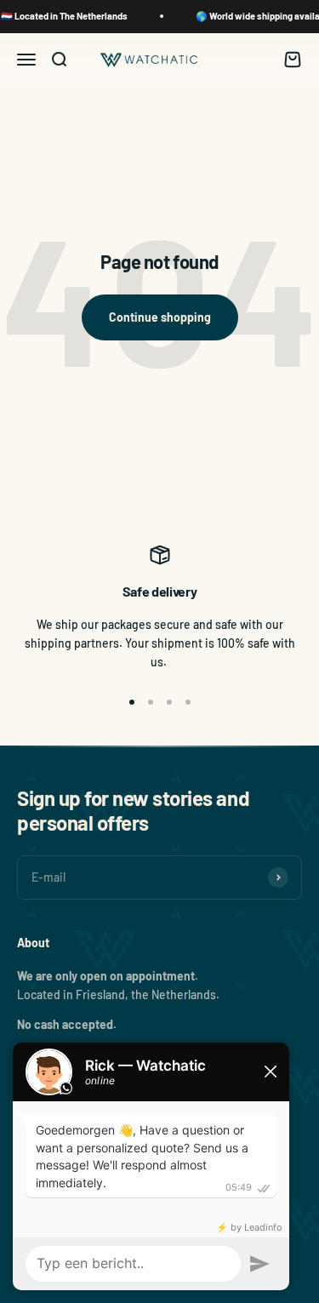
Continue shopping (160, 317)
